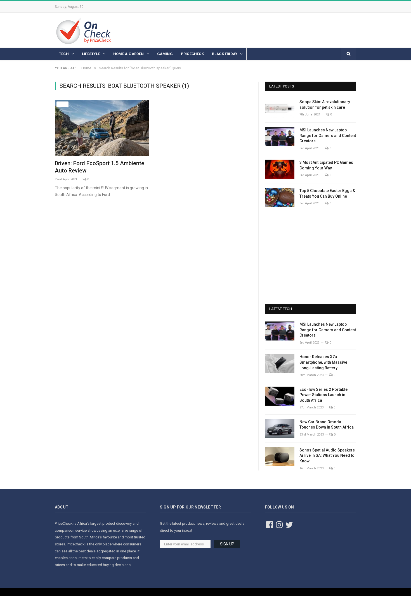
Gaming (165, 54)
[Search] (348, 54)
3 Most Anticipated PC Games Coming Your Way (326, 165)
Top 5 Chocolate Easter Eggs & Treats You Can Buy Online (327, 193)
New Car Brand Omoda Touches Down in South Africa (326, 425)
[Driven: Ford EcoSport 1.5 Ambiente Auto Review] (102, 128)
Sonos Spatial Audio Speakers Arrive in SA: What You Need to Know (327, 455)
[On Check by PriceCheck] (83, 30)
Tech (64, 54)
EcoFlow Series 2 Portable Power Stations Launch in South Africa (323, 395)
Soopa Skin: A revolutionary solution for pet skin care (324, 105)
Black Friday (224, 54)
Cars (62, 104)
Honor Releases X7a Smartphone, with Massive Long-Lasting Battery (323, 362)
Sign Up (227, 544)
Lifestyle (91, 54)
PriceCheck (192, 54)
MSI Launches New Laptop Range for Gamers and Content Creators (327, 135)
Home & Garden (128, 54)
